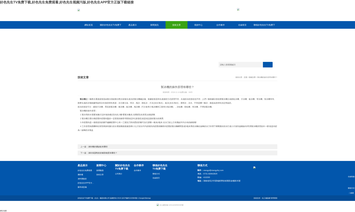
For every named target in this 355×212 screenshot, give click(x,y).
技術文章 (176, 25)
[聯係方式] (351, 182)
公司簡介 (118, 174)
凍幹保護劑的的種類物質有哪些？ (102, 153)
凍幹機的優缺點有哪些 (98, 147)
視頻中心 (198, 25)
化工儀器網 (266, 198)
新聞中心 (101, 165)
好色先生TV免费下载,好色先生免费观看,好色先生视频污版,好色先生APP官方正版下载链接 (67, 2)
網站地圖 (3, 211)
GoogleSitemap (145, 198)
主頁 (245, 77)
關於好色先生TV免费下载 (110, 26)
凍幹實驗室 (82, 179)
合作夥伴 (220, 25)
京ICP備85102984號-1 (130, 198)
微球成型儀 (82, 187)
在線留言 (242, 25)
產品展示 (132, 25)
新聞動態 (100, 170)
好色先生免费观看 (85, 170)
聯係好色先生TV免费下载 (264, 26)
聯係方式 (156, 174)
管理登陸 (274, 198)
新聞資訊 (154, 25)
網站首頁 (88, 25)
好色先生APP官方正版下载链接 (86, 183)
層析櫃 (80, 175)
